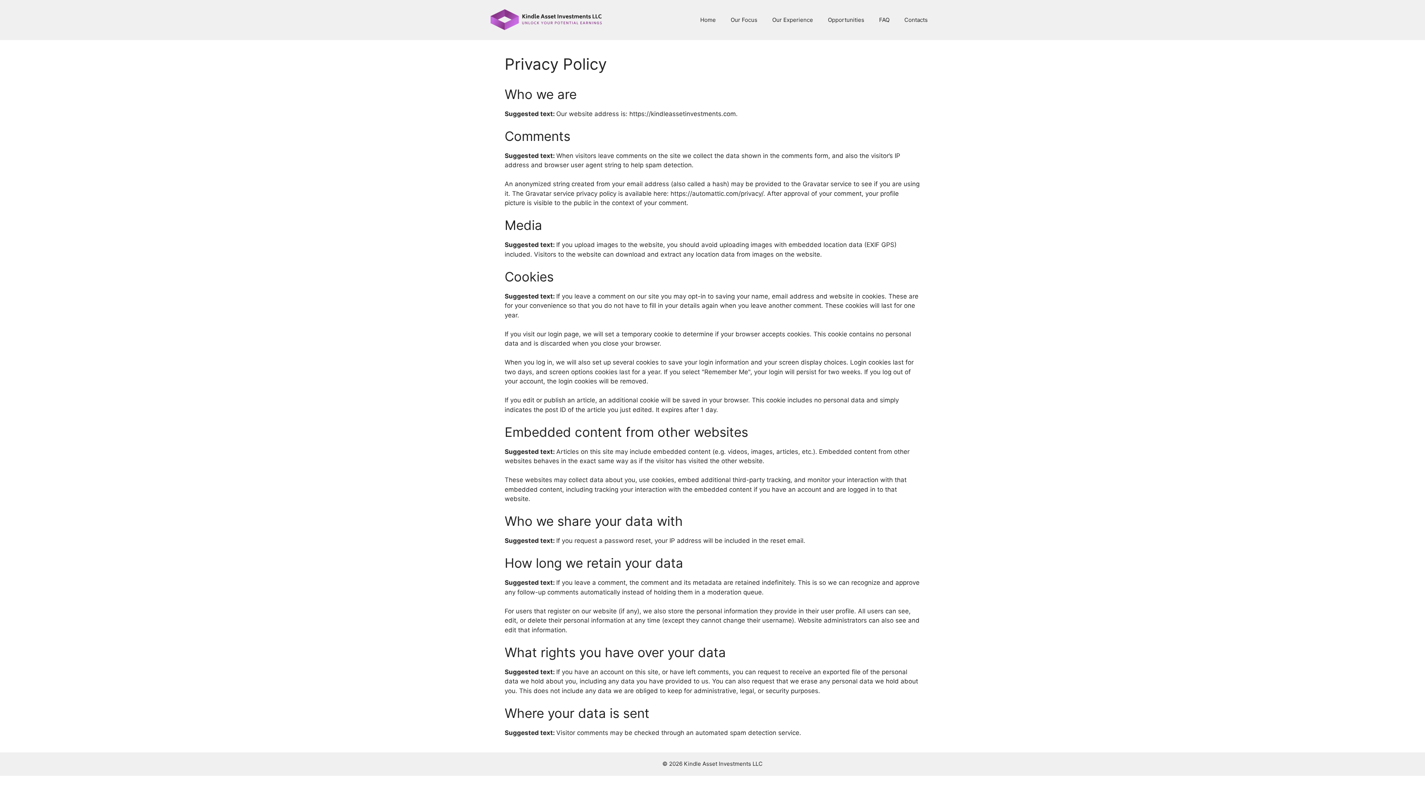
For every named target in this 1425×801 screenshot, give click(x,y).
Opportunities (846, 19)
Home (708, 19)
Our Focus (744, 19)
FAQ (884, 19)
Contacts (916, 19)
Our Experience (792, 19)
